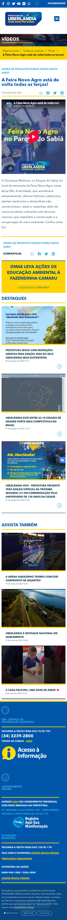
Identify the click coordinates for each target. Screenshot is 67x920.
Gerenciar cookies (12, 913)
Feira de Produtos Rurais (21, 69)
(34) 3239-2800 (17, 736)
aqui (29, 741)
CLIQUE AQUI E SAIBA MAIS (33, 287)
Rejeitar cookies (28, 913)
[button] (56, 18)
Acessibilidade (56, 3)
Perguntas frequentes (17, 859)
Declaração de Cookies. (24, 907)
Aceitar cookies (44, 913)
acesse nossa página (45, 853)
